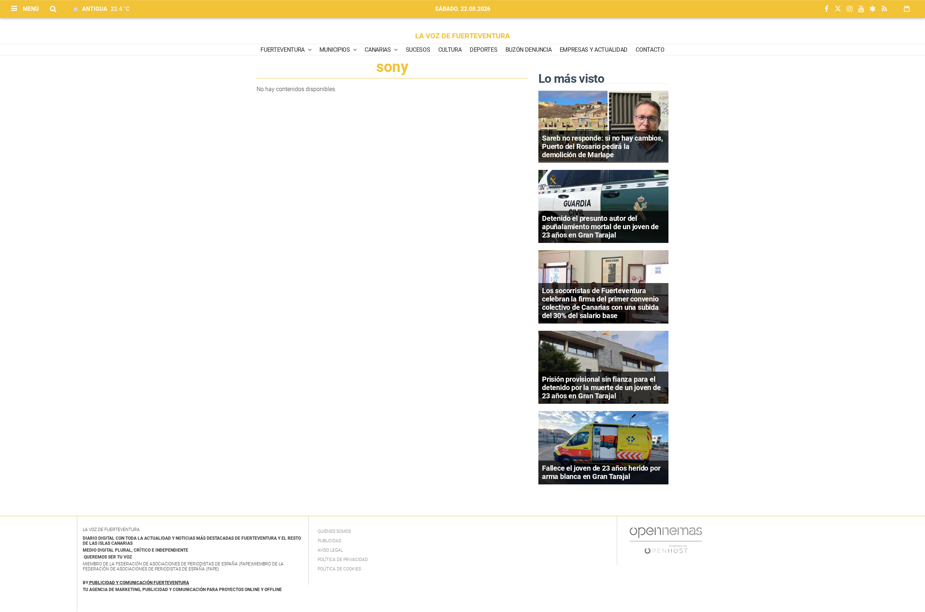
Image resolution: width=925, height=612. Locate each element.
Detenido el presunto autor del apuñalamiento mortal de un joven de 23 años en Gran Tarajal (600, 226)
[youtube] (861, 9)
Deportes (483, 49)
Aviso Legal (330, 550)
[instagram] (849, 9)
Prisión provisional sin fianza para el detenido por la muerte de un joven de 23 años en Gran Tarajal (601, 387)
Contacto (650, 49)
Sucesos (418, 49)
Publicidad (329, 540)
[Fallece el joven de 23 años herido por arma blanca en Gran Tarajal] (603, 447)
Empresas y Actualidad (594, 49)
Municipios (335, 49)
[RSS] (884, 9)
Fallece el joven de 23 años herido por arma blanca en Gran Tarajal (601, 472)
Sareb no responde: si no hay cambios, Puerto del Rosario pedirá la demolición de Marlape (602, 146)
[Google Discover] (872, 9)
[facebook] (826, 9)
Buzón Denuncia (528, 49)
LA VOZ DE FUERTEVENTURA (462, 35)
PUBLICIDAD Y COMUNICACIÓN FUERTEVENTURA (139, 582)
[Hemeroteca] (906, 8)
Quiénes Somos (334, 531)
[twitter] (838, 9)
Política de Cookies (339, 569)
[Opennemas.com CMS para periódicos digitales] (666, 540)
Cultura (450, 49)
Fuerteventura (283, 49)
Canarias (378, 49)
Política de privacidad (343, 559)
